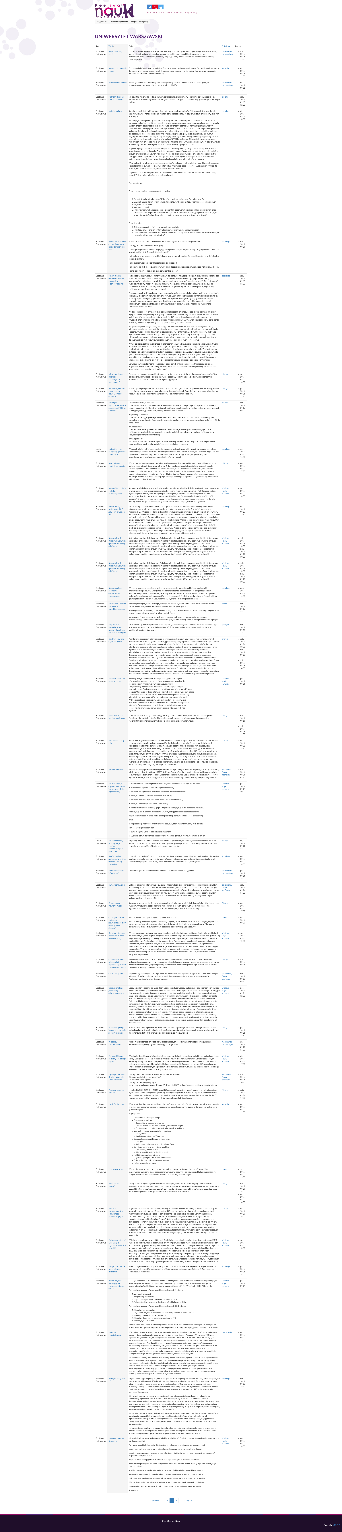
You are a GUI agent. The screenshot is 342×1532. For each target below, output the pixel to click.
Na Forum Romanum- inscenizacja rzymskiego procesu (117, 606)
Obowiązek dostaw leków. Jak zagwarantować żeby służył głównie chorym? (117, 923)
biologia (225, 97)
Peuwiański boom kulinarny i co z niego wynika (117, 1059)
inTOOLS (336, 1525)
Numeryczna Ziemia (116, 885)
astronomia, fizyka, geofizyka (227, 772)
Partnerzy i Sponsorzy (119, 22)
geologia (225, 68)
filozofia (225, 903)
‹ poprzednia (154, 1500)
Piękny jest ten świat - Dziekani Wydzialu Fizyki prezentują (117, 1077)
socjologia (226, 111)
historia (225, 463)
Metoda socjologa (115, 111)
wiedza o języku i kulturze (225, 491)
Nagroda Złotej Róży (139, 22)
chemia (225, 639)
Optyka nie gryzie (115, 974)
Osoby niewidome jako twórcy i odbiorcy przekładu (116, 990)
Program (99, 22)
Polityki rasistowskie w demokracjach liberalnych (116, 1269)
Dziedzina (226, 46)
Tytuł (110, 46)
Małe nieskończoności (117, 83)
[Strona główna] (116, 11)
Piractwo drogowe (115, 1169)
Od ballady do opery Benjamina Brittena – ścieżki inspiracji (117, 935)
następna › (188, 1500)
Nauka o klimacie (115, 770)
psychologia (227, 1332)
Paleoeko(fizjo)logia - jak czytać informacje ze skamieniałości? (117, 1030)
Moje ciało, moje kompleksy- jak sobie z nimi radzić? (116, 451)
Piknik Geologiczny (116, 1104)
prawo (224, 604)
